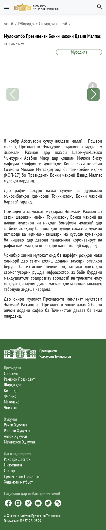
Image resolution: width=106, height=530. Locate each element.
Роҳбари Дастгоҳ (17, 459)
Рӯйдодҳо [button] (26, 24)
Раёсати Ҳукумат (17, 430)
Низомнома (13, 465)
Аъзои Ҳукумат (15, 436)
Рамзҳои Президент (19, 379)
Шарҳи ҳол (12, 385)
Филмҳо (10, 396)
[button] (38, 7)
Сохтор (9, 470)
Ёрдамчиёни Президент (22, 476)
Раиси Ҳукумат (15, 425)
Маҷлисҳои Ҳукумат (19, 442)
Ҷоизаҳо (10, 407)
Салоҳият (11, 373)
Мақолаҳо (11, 402)
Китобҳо (11, 390)
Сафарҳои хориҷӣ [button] (53, 24)
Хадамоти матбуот (18, 482)
